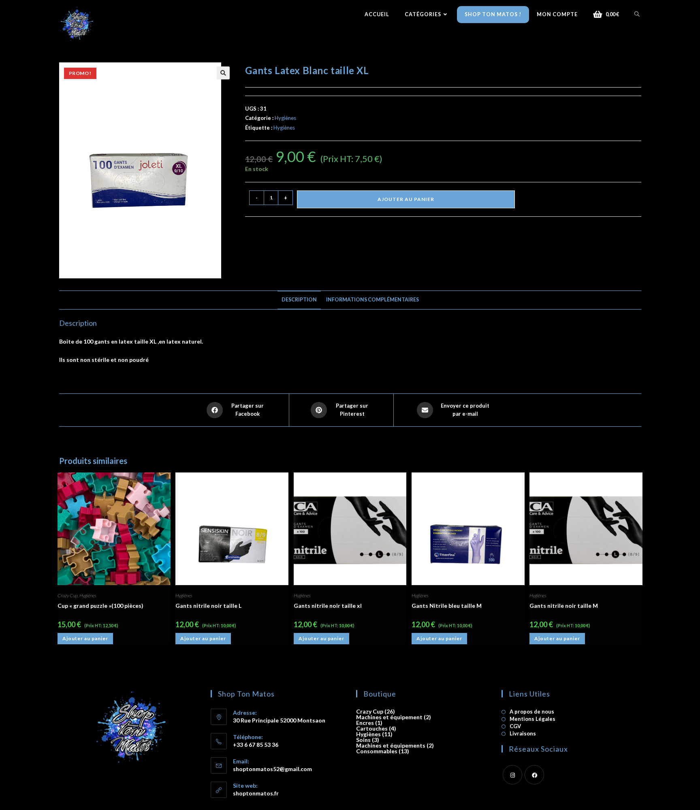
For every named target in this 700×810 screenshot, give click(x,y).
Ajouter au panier (406, 199)
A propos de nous (532, 711)
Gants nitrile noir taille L (208, 605)
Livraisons (523, 733)
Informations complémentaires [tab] (372, 300)
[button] (223, 72)
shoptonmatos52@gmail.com (272, 768)
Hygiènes (285, 118)
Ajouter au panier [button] (85, 638)
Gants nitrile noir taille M (563, 605)
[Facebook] (534, 774)
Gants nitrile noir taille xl (328, 605)
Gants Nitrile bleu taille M (447, 605)
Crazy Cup (68, 595)
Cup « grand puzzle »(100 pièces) (100, 605)
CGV (515, 726)
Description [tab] (299, 300)
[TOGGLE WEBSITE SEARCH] (637, 14)
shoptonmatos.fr (256, 793)
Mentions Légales (532, 719)
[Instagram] (512, 774)
